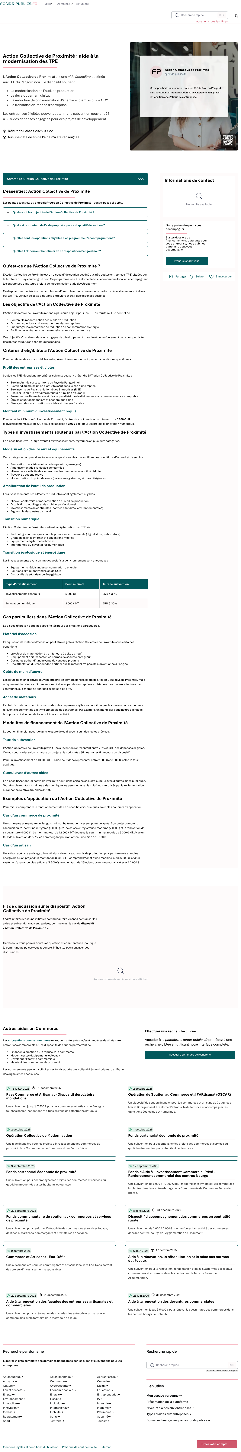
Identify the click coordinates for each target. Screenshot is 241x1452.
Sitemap (106, 1447)
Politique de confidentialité (79, 1447)
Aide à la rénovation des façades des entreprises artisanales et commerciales (59, 1303)
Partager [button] (180, 276)
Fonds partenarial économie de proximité (163, 1135)
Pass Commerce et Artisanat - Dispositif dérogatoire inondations (50, 1096)
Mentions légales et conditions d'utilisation (30, 1447)
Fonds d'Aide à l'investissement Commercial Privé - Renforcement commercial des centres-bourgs (171, 1173)
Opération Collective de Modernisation (39, 1135)
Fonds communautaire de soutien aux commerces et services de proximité (58, 1218)
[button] (236, 16)
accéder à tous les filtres (212, 21)
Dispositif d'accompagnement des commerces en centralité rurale (179, 1218)
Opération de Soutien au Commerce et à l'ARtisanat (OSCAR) (179, 1094)
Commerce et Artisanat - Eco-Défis (36, 1256)
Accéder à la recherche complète (222, 1371)
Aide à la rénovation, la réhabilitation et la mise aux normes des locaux (178, 1258)
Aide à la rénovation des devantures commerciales (171, 1301)
